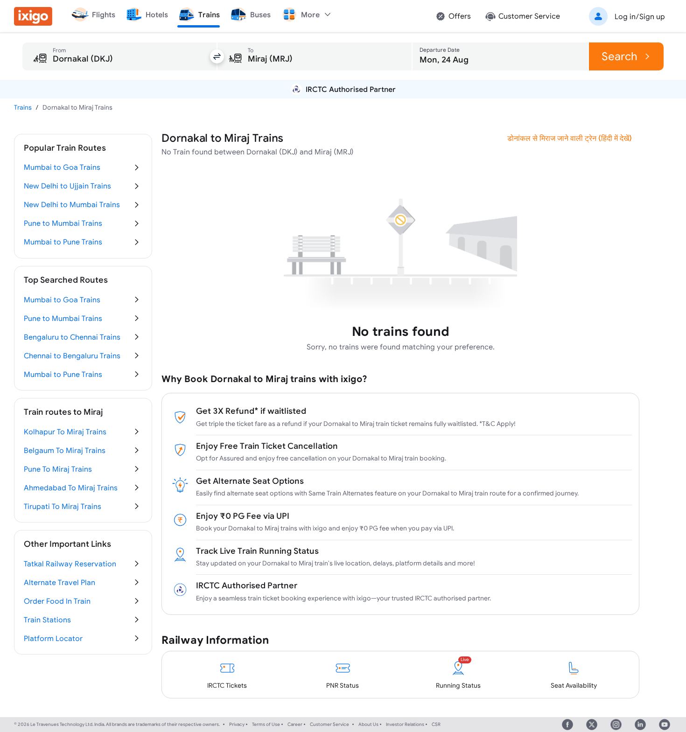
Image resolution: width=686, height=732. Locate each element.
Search (619, 56)
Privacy (237, 724)
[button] (625, 16)
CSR (436, 724)
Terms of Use (266, 724)
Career (294, 724)
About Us (368, 724)
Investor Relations (405, 724)
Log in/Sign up (640, 16)
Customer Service (329, 724)
